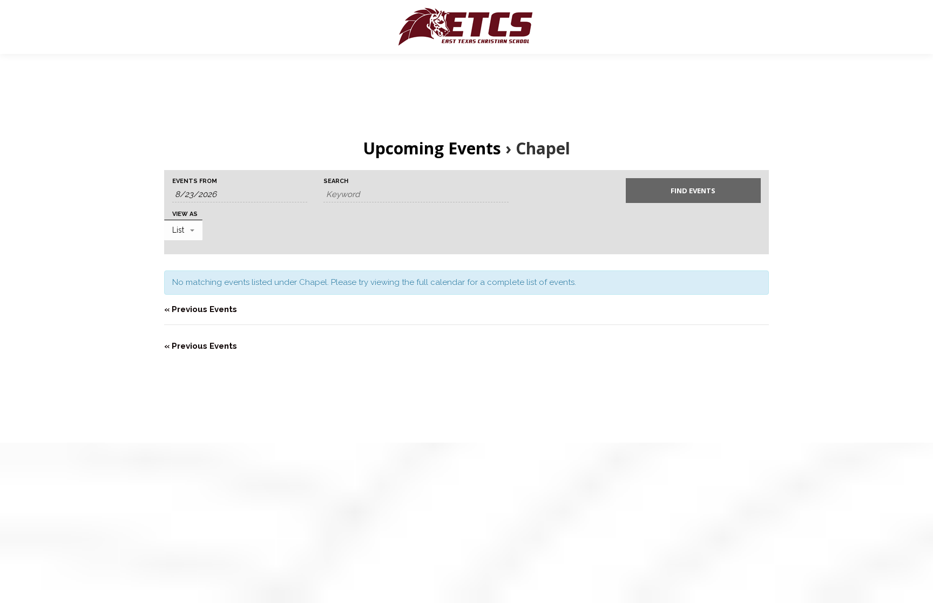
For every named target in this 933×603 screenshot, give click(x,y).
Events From (194, 181)
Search (335, 181)
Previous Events (200, 309)
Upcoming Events (432, 148)
